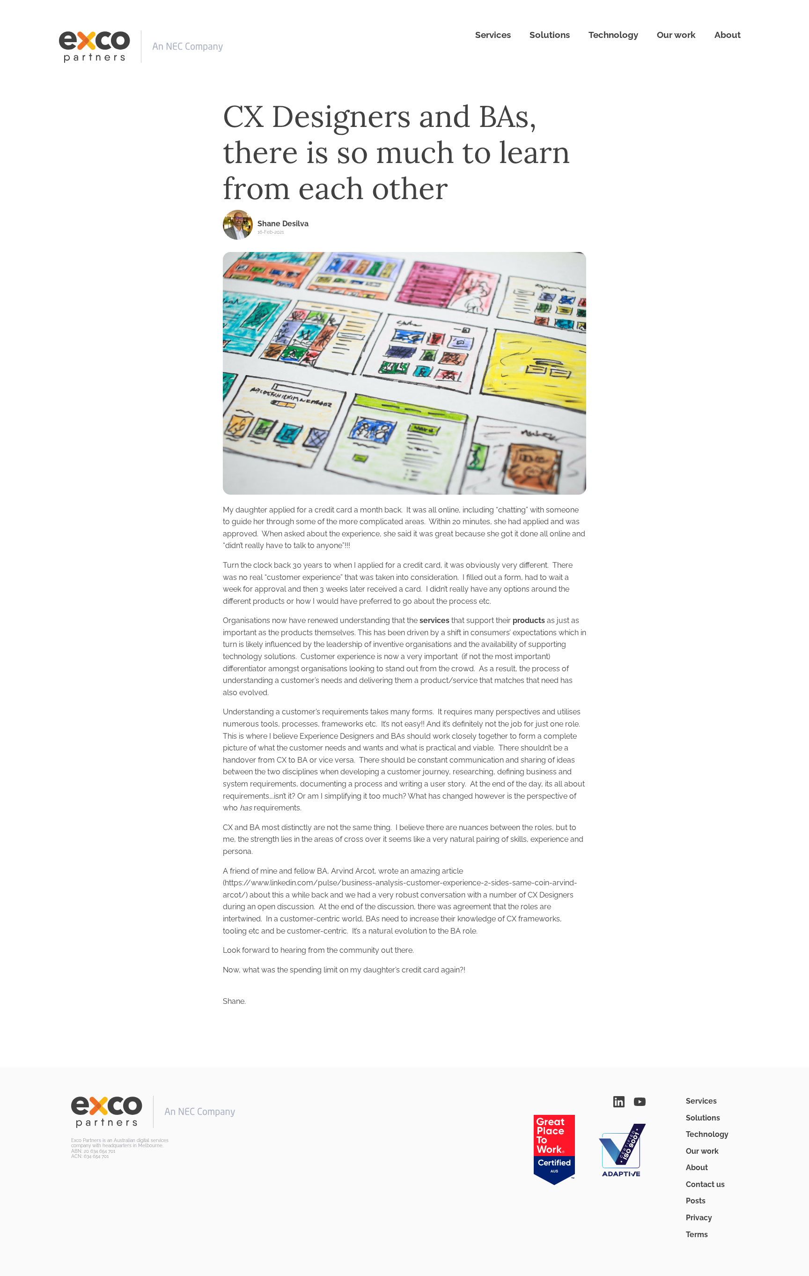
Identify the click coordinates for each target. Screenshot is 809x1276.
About (727, 35)
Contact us (705, 1184)
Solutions (550, 35)
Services (493, 35)
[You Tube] (640, 1101)
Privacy (699, 1217)
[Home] (141, 47)
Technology (613, 35)
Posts (696, 1200)
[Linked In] (619, 1101)
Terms (697, 1234)
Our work (676, 35)
